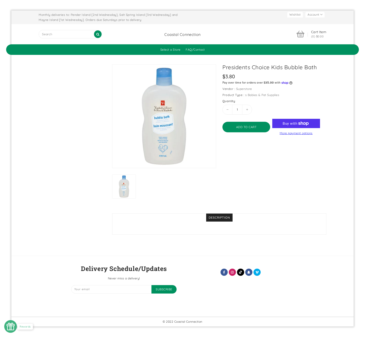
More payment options (296, 133)
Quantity (228, 101)
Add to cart (246, 127)
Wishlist (295, 14)
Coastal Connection (182, 34)
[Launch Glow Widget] (10, 326)
